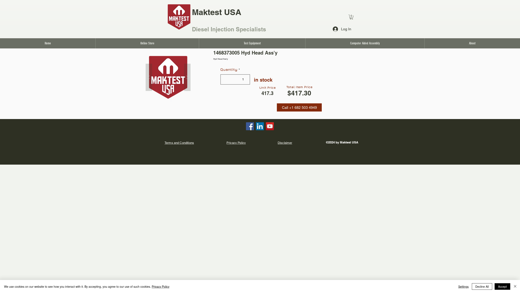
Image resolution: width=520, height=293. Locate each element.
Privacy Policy (160, 286)
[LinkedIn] (260, 126)
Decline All (482, 286)
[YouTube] (270, 126)
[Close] (515, 286)
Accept (502, 286)
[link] (351, 17)
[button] (299, 107)
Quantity (228, 69)
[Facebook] (250, 126)
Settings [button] (463, 286)
